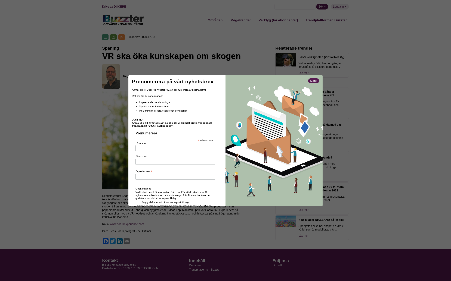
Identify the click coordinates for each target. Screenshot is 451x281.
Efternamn (141, 156)
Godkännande (143, 188)
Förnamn (140, 143)
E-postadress (143, 171)
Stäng (313, 80)
